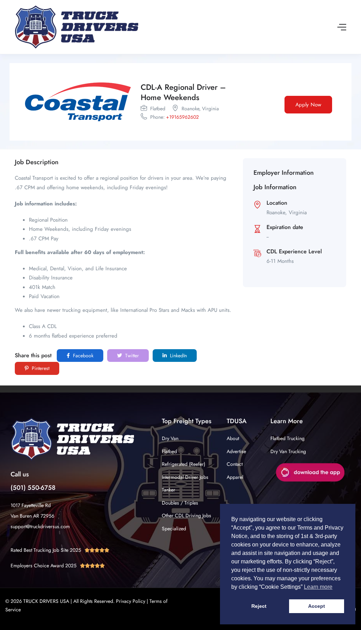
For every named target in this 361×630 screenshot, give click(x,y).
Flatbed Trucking (287, 438)
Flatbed (169, 451)
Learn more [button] (318, 587)
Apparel (235, 477)
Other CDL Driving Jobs (186, 515)
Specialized (174, 528)
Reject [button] (259, 606)
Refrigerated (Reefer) (183, 464)
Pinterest (39, 368)
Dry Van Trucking (288, 451)
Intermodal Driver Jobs (185, 477)
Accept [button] (316, 606)
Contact (235, 464)
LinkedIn (178, 355)
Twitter (131, 355)
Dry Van (170, 438)
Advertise (236, 451)
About (233, 438)
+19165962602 (182, 117)
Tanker (168, 489)
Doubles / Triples (180, 502)
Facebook (82, 355)
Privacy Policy (130, 601)
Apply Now (308, 105)
